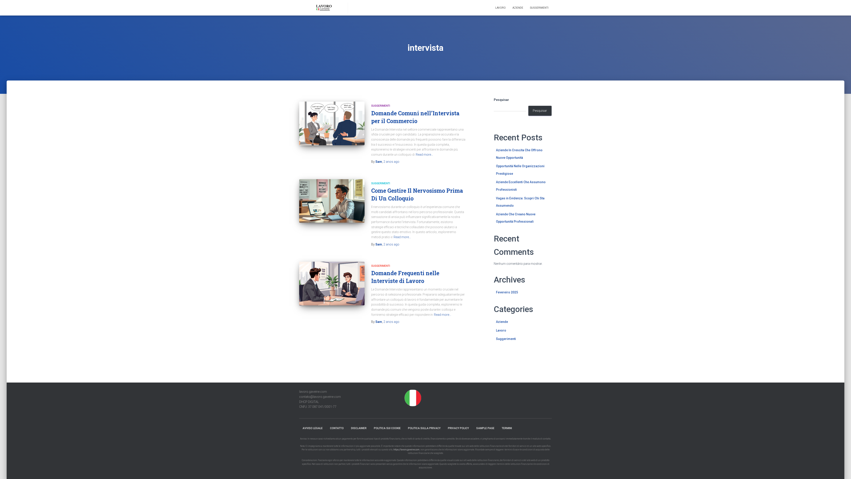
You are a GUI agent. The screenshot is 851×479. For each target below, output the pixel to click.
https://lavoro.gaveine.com (406, 449)
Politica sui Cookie (387, 428)
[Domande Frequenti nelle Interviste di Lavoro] (332, 283)
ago (391, 161)
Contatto (337, 428)
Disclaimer (359, 428)
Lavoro (500, 7)
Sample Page (485, 428)
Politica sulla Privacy (424, 428)
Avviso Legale (313, 428)
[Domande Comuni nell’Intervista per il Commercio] (332, 123)
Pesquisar (501, 100)
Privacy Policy (458, 428)
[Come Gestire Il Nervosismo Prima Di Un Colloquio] (332, 201)
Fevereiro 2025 (507, 292)
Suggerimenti (539, 7)
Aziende (517, 7)
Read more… (424, 154)
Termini (507, 428)
